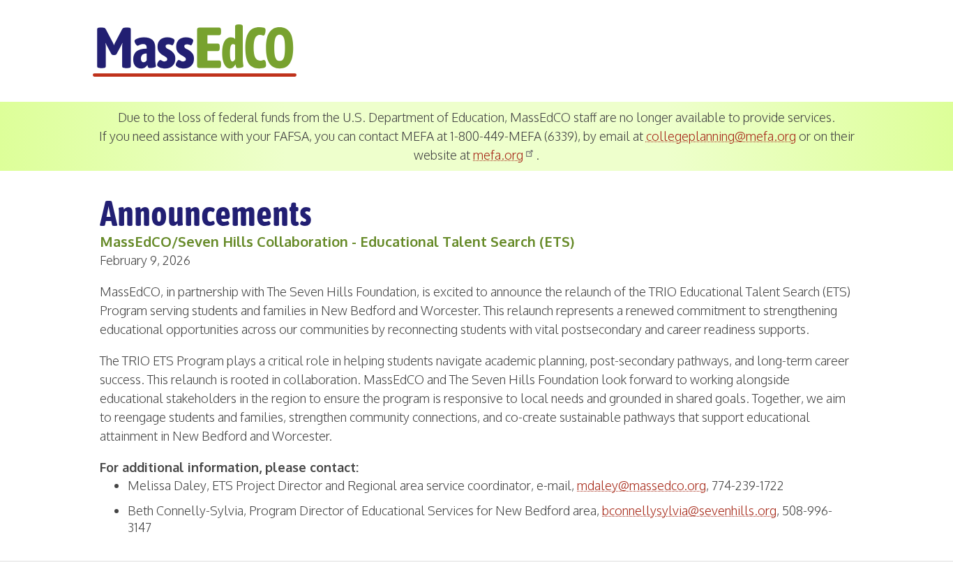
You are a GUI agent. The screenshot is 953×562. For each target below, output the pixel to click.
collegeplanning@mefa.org (721, 136)
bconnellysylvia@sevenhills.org (689, 510)
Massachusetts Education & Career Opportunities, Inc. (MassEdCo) (195, 50)
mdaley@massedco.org (641, 485)
